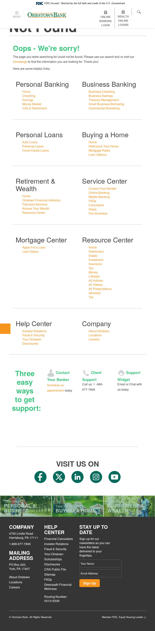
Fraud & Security (33, 335)
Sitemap (49, 574)
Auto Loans (30, 142)
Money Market (31, 104)
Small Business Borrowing (106, 104)
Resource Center (33, 212)
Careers (94, 339)
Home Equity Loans (35, 150)
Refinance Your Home (103, 146)
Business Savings (101, 96)
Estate (93, 255)
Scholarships (53, 559)
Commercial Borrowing (104, 108)
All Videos (95, 284)
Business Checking (102, 91)
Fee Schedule (98, 213)
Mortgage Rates (99, 150)
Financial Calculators (58, 539)
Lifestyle (94, 276)
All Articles (96, 280)
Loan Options (98, 154)
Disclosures (30, 343)
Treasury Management (104, 100)
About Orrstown (99, 331)
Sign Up (89, 583)
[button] (5, 329)
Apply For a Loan (33, 247)
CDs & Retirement (34, 108)
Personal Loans (32, 146)
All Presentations (100, 289)
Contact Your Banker (102, 188)
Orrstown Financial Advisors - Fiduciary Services (42, 202)
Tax (91, 268)
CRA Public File (55, 569)
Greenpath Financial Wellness (58, 586)
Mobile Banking (99, 197)
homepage (20, 61)
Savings (27, 100)
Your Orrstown (31, 339)
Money (93, 272)
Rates (93, 209)
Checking (28, 96)
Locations (95, 335)
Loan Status (30, 251)
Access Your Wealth (35, 208)
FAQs (92, 201)
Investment (96, 260)
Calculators (96, 205)
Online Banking (99, 192)
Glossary (95, 293)
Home (26, 91)
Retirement (96, 251)
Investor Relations (34, 331)
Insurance (95, 264)
